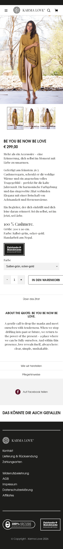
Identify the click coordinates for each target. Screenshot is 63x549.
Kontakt (8, 450)
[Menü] (6, 10)
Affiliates (8, 495)
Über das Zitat (31, 299)
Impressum (10, 484)
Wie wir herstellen (31, 366)
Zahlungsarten (12, 462)
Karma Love (35, 538)
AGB (6, 478)
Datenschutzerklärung (18, 489)
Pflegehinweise (31, 374)
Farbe (7, 260)
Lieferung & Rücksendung (20, 456)
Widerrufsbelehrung (16, 473)
